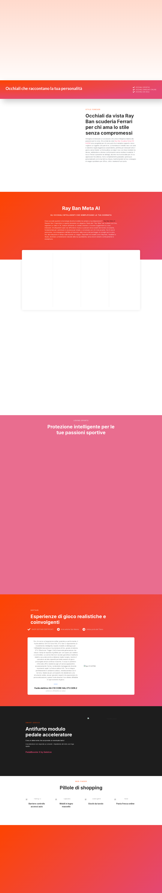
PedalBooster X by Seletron (39, 752)
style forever (93, 109)
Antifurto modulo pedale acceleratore (49, 731)
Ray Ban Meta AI (81, 208)
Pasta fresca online (125, 803)
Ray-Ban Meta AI (109, 221)
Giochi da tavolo (95, 803)
